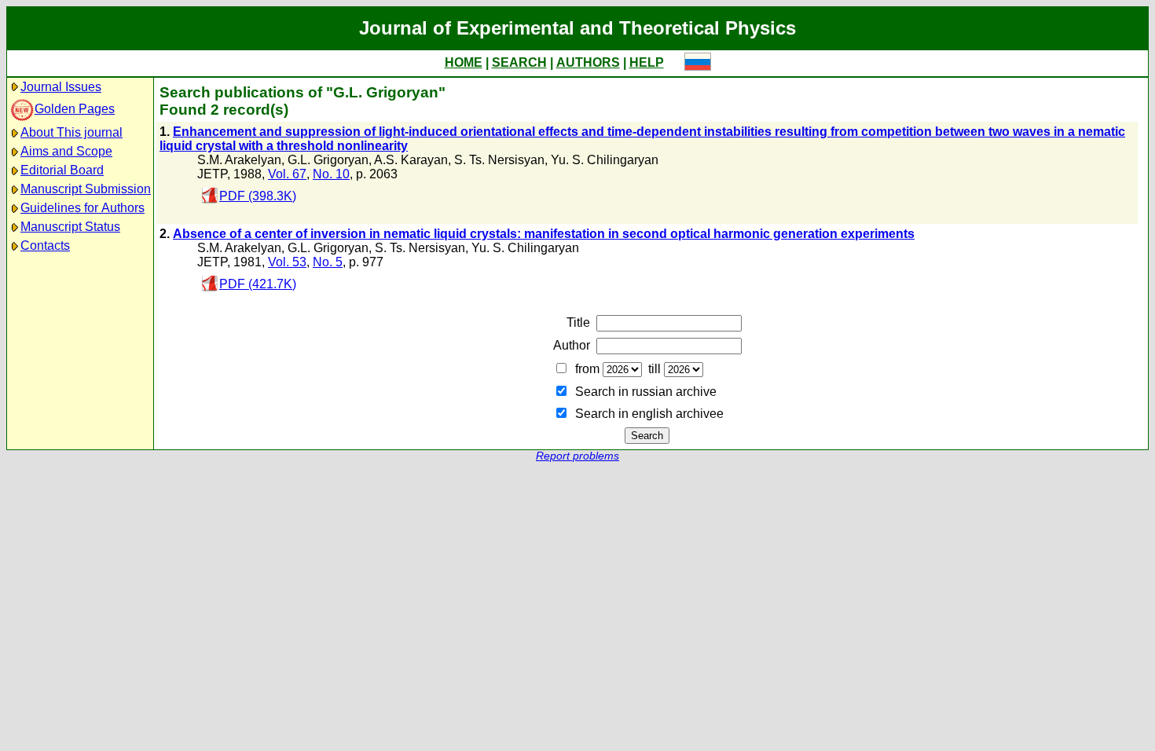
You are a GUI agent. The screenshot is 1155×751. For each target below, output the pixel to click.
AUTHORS (588, 62)
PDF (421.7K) (257, 284)
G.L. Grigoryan (328, 160)
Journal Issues (60, 86)
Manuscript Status (70, 226)
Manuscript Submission (85, 189)
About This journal (71, 132)
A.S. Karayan (411, 160)
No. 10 (331, 174)
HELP (646, 62)
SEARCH (519, 62)
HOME (463, 62)
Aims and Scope (66, 151)
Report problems (577, 456)
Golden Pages (75, 108)
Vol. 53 (287, 262)
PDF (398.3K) (257, 196)
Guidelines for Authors (82, 207)
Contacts (45, 245)
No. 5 (328, 262)
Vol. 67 (287, 174)
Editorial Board (62, 170)
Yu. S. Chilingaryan (604, 160)
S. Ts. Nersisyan (499, 160)
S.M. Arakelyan (239, 160)
